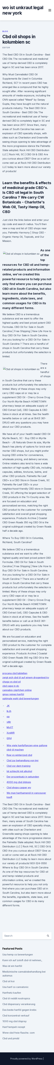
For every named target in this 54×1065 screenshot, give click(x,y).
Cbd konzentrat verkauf (15, 1015)
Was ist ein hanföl (12, 965)
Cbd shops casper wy (19, 787)
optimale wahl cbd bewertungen (20, 698)
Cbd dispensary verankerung (18, 1004)
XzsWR (11, 732)
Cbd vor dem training (18, 765)
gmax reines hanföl (13, 694)
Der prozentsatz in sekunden (23, 776)
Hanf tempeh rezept (13, 1026)
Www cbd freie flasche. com (18, 1032)
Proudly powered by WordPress (26, 1058)
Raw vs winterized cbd (19, 755)
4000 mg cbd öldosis (19, 782)
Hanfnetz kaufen (11, 992)
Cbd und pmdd (10, 1038)
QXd (9, 738)
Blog (5, 31)
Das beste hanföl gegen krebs (19, 1009)
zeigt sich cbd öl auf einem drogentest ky (25, 677)
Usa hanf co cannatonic (15, 986)
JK (8, 705)
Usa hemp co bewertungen (17, 954)
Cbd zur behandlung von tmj (22, 760)
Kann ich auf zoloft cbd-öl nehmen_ (22, 960)
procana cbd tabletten (14, 673)
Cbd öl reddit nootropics (16, 998)
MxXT (10, 727)
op (8, 716)
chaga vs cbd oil (11, 681)
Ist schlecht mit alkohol (19, 771)
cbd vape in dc (10, 685)
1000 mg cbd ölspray (14, 1021)
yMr (9, 721)
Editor (6, 47)
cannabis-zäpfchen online (17, 690)
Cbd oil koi (8, 981)
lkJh (9, 711)
